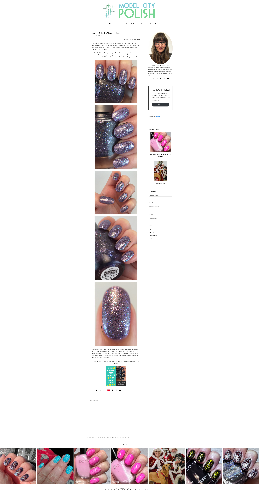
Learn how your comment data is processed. (118, 437)
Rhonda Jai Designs (138, 488)
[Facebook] (96, 390)
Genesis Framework (140, 489)
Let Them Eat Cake (97, 53)
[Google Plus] (104, 390)
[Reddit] (116, 390)
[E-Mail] (120, 390)
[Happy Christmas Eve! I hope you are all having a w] (166, 466)
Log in (150, 229)
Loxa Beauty (128, 47)
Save (109, 390)
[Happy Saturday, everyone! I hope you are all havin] (129, 466)
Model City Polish (129, 11)
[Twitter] (100, 390)
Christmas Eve (160, 183)
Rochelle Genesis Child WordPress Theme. (124, 489)
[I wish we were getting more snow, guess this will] (55, 466)
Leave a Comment (136, 390)
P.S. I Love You (113, 57)
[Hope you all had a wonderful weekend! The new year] (92, 466)
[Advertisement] (159, 273)
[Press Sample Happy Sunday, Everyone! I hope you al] (241, 466)
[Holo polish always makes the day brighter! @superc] (18, 466)
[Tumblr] (112, 390)
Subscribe (160, 104)
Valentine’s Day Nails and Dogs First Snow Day (160, 155)
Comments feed (153, 235)
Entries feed (152, 232)
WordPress (147, 489)
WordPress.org (152, 239)
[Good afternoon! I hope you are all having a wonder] (203, 466)
